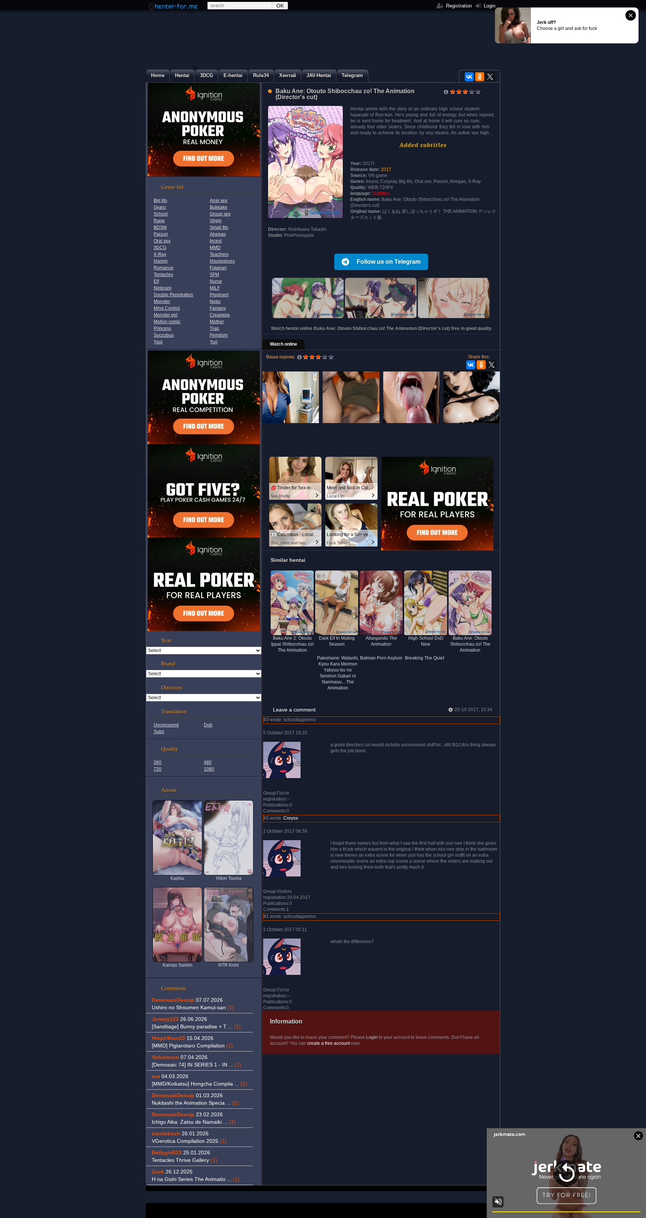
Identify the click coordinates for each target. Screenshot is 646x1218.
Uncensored (166, 725)
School (161, 214)
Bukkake (218, 207)
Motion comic (167, 321)
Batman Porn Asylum (381, 658)
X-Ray (160, 254)
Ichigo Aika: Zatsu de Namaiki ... (194, 1122)
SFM (214, 274)
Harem (160, 261)
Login (488, 6)
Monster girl (166, 315)
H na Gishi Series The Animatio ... (196, 1179)
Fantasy (218, 308)
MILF (215, 288)
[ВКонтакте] (469, 76)
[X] (490, 76)
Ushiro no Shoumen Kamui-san (193, 1007)
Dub (208, 725)
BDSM (160, 227)
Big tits (160, 200)
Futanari (218, 267)
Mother (217, 321)
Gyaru (160, 207)
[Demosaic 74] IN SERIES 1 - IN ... (197, 1065)
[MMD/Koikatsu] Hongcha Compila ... (199, 1084)
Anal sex (218, 200)
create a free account (328, 1043)
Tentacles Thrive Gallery (184, 1160)
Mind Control (167, 308)
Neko (215, 301)
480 (208, 762)
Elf (156, 281)
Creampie (220, 315)
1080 (209, 769)
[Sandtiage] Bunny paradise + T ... (196, 1026)
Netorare (163, 288)
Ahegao (218, 234)
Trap (214, 328)
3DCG (160, 247)
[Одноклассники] (479, 76)
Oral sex (162, 241)
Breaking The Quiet (424, 658)
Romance (163, 267)
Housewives (222, 261)
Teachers (219, 254)
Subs (159, 731)
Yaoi (158, 342)
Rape (159, 220)
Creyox (290, 818)
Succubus (164, 335)
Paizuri (161, 234)
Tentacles (163, 274)
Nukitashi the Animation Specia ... (195, 1103)
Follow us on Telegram (389, 261)
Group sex (220, 214)
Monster (162, 301)
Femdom (219, 335)
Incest (216, 241)
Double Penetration (173, 294)
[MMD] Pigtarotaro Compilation (192, 1046)
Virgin (216, 220)
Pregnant (219, 294)
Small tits (219, 227)
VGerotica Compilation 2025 (189, 1141)
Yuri (214, 342)
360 (158, 762)
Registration (458, 6)
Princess (162, 328)
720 (158, 769)
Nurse (216, 281)
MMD (215, 247)
